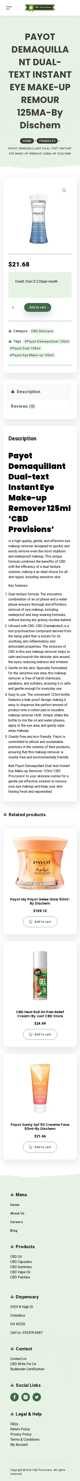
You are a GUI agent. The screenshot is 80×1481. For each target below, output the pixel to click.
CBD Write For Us (23, 1364)
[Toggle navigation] (9, 7)
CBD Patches (20, 1277)
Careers (16, 1222)
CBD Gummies (21, 1267)
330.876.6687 (32, 1333)
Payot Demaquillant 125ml (48, 341)
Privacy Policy (21, 1434)
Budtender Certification (27, 1369)
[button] (64, 190)
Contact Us (18, 1359)
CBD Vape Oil (20, 1272)
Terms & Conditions (24, 1439)
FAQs (14, 1424)
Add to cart (37, 307)
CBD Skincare (42, 331)
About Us (17, 1213)
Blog (13, 1230)
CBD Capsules (21, 1262)
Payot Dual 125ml (26, 348)
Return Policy (20, 1429)
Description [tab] (28, 391)
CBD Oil (16, 1257)
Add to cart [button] (42, 921)
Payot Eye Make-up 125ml (33, 355)
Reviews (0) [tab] (23, 406)
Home (14, 1205)
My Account (19, 1445)
